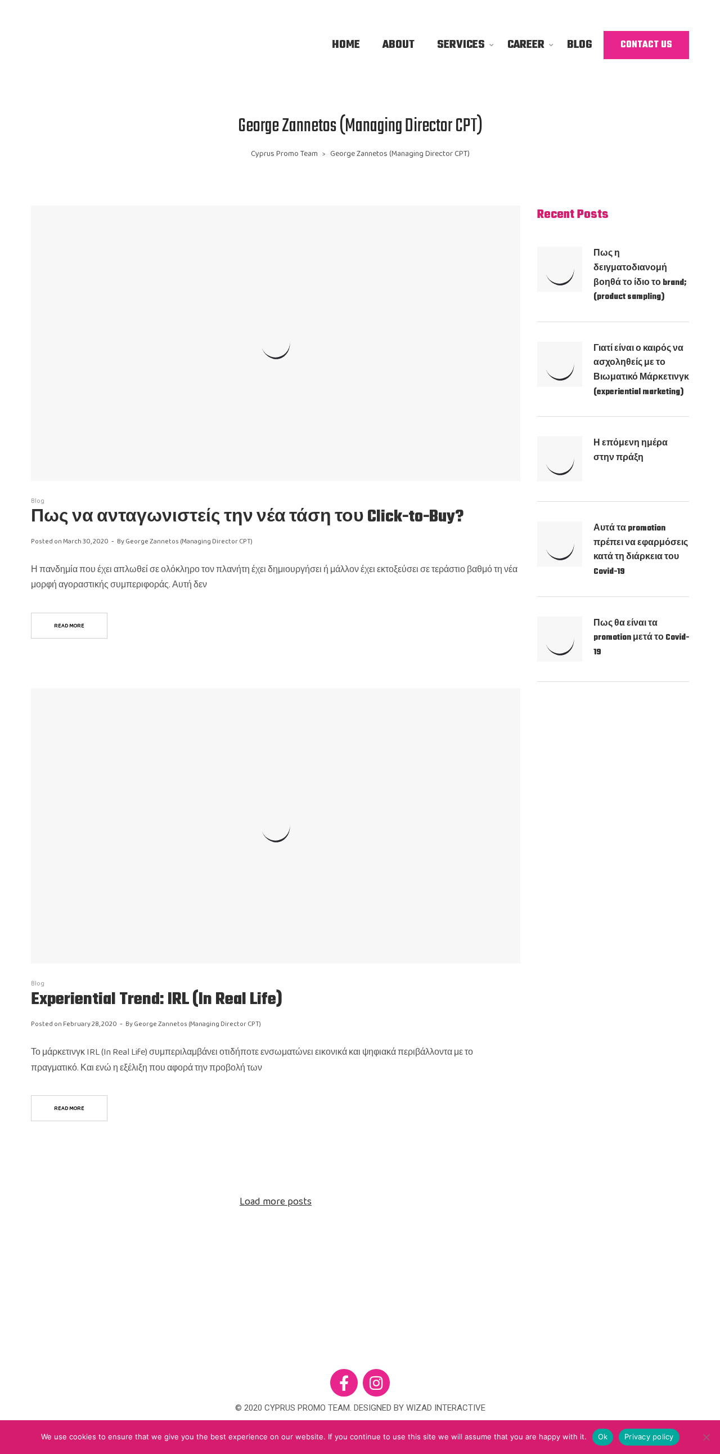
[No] (706, 1437)
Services (461, 44)
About (398, 44)
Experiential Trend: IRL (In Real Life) (156, 1000)
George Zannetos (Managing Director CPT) (189, 541)
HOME (346, 44)
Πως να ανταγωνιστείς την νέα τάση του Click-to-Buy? (247, 517)
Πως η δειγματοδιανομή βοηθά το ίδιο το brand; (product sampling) (639, 275)
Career (525, 44)
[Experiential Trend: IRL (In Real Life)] (275, 826)
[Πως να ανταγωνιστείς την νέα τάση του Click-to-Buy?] (275, 343)
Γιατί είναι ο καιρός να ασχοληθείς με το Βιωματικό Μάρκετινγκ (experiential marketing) (641, 370)
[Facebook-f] (344, 1383)
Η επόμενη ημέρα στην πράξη (630, 451)
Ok (603, 1436)
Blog (37, 501)
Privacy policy (649, 1436)
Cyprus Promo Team (284, 154)
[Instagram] (376, 1383)
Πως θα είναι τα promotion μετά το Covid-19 (641, 638)
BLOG (579, 44)
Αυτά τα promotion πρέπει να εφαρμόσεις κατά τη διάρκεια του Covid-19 (640, 550)
